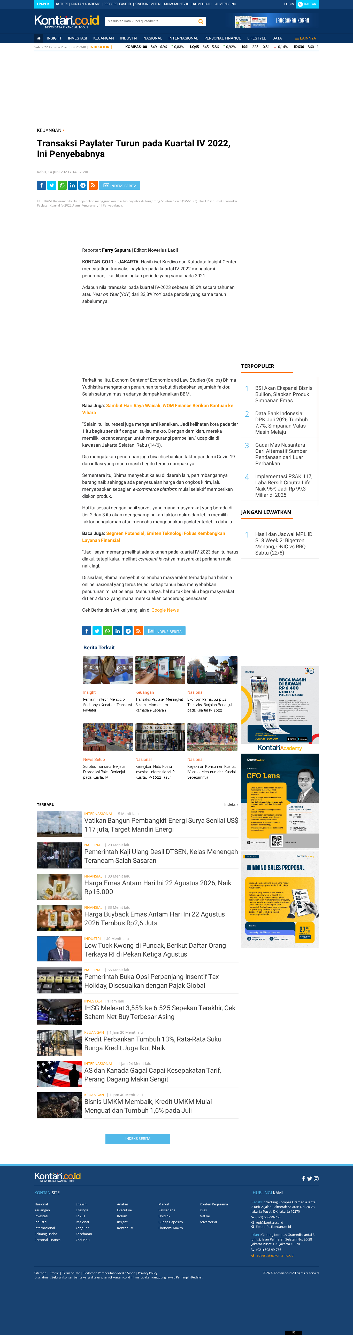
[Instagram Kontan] (316, 1178)
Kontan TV (125, 1228)
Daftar (310, 4)
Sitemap (40, 1273)
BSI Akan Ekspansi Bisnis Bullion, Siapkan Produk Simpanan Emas (283, 394)
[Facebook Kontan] (303, 1178)
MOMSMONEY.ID (176, 4)
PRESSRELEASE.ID (117, 4)
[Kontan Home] (39, 38)
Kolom (122, 1216)
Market (164, 1204)
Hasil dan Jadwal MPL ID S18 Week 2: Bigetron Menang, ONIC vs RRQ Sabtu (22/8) (283, 543)
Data (277, 38)
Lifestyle (256, 38)
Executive (124, 1210)
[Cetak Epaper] (272, 27)
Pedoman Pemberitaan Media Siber (109, 1273)
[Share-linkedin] (72, 185)
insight (54, 38)
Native (205, 1216)
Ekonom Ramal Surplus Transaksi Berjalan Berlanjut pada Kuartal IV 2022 (209, 704)
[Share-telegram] (82, 185)
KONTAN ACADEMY (85, 4)
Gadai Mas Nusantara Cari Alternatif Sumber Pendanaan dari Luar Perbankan (281, 454)
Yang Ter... (83, 1228)
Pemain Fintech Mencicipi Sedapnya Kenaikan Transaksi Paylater (107, 704)
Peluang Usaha (45, 1233)
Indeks (231, 804)
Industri (128, 38)
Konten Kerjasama (214, 1204)
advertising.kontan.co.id (274, 1255)
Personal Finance (222, 38)
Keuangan (103, 38)
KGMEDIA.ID (202, 4)
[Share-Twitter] (51, 185)
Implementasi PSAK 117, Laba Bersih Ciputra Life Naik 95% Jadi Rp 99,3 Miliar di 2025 (283, 485)
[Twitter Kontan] (309, 1178)
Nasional (152, 38)
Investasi (77, 38)
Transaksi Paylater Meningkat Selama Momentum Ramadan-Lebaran (159, 704)
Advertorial (208, 1222)
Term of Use (71, 1273)
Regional (82, 1222)
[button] (201, 21)
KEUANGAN (49, 130)
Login (289, 4)
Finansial (93, 876)
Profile (54, 1273)
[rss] (93, 185)
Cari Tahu (83, 1239)
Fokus (80, 1216)
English (81, 1204)
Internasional (183, 38)
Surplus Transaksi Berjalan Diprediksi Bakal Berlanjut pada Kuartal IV (104, 771)
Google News (165, 610)
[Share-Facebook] (41, 185)
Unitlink (164, 1216)
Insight (122, 1222)
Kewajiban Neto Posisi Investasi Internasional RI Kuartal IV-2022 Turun (155, 771)
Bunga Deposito (170, 1222)
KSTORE (62, 4)
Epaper (43, 4)
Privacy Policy (147, 1273)
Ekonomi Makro (170, 1228)
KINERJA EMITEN (147, 4)
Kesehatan (84, 1233)
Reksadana (166, 1210)
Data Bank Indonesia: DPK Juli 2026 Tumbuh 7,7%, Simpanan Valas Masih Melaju (281, 422)
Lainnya (308, 38)
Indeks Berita (137, 1138)
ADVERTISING (225, 4)
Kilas (203, 1210)
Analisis (122, 1204)
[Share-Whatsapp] (62, 185)
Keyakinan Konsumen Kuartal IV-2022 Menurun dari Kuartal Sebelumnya (211, 771)
